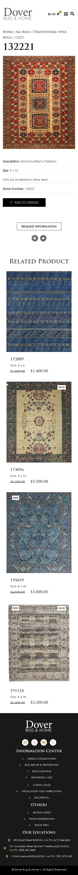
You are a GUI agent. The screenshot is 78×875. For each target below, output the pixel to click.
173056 (17, 470)
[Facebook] (25, 742)
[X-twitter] (34, 742)
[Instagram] (53, 742)
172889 (17, 359)
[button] (66, 13)
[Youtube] (44, 742)
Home (8, 32)
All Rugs (23, 32)
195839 (17, 580)
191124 (17, 691)
